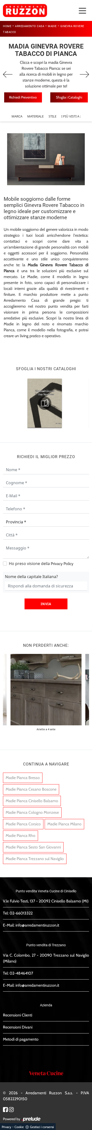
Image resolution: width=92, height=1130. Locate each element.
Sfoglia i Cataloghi (69, 97)
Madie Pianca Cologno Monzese (32, 812)
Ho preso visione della (41, 563)
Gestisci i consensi (42, 1127)
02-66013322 (21, 913)
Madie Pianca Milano (64, 824)
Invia (46, 604)
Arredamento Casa (29, 26)
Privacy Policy (62, 563)
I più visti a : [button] (71, 116)
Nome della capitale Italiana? (31, 576)
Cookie (19, 1127)
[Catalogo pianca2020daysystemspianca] (44, 403)
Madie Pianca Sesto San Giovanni (33, 847)
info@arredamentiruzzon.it (37, 925)
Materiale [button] (35, 116)
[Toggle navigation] (82, 10)
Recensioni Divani (17, 1027)
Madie (52, 26)
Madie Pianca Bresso (23, 777)
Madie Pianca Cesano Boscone (31, 789)
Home (7, 26)
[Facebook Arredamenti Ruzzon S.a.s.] (5, 1109)
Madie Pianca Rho (20, 835)
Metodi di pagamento (21, 1039)
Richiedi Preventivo (23, 97)
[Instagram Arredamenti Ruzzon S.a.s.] (11, 1109)
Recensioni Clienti (17, 1015)
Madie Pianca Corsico (23, 824)
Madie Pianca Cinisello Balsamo (32, 800)
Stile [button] (52, 116)
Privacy (6, 1127)
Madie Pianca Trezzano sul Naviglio (35, 858)
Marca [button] (17, 116)
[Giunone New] (8, 74)
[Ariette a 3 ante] (84, 74)
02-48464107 (21, 973)
